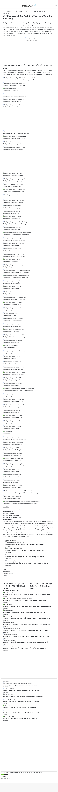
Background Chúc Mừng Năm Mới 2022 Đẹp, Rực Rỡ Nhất (24, 544)
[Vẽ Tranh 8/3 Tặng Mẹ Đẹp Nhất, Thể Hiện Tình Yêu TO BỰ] (6, 705)
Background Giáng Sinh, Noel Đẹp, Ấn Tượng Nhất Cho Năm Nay (27, 563)
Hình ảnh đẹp (10, 11)
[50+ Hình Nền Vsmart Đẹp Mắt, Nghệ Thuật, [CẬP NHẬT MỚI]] (7, 616)
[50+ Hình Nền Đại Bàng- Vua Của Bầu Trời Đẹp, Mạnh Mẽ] (10, 646)
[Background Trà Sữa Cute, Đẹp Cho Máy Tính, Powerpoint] (13, 548)
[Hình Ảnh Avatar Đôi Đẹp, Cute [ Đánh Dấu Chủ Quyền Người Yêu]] (12, 711)
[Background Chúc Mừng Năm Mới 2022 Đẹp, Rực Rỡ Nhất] (14, 542)
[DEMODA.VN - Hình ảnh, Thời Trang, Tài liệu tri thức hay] (29, 5)
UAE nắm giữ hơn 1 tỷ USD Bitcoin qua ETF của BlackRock (20, 685)
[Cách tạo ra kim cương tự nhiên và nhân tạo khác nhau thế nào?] (8, 688)
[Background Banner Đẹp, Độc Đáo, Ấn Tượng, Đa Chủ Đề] (11, 554)
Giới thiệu (3, 776)
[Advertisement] (29, 53)
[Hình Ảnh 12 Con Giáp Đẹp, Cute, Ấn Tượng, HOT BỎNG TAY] (8, 716)
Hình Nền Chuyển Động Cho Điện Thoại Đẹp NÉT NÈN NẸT (26, 600)
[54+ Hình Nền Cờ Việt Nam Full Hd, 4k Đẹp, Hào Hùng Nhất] (9, 640)
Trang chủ (5, 11)
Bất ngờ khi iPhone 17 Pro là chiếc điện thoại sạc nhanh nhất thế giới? (23, 696)
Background (6, 571)
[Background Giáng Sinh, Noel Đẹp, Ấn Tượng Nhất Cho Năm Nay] (11, 561)
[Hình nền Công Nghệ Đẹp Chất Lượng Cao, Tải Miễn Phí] (8, 610)
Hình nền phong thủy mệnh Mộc (12, 517)
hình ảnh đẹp (23, 530)
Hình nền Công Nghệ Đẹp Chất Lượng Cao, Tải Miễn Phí (24, 612)
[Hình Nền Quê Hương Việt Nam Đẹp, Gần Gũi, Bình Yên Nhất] (8, 622)
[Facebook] (3, 577)
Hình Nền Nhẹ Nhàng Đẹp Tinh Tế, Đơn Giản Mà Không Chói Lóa (28, 594)
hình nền (9, 25)
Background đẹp (7, 519)
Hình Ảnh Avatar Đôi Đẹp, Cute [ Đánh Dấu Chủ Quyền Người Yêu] (22, 712)
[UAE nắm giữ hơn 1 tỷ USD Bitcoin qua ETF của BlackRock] (17, 683)
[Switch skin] (1, 6)
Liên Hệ (3, 780)
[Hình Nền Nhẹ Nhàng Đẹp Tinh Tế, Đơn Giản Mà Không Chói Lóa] (8, 592)
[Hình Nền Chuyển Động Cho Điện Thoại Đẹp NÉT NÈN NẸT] (18, 598)
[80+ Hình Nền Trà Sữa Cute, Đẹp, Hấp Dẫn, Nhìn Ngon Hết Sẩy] (7, 604)
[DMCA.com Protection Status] (4, 774)
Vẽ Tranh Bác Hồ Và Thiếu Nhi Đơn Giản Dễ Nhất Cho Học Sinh (21, 701)
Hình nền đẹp (16, 11)
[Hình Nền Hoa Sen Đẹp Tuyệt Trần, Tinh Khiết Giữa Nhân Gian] (10, 634)
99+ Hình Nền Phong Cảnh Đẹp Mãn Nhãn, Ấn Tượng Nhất (25, 630)
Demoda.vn (23, 772)
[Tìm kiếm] (53, 6)
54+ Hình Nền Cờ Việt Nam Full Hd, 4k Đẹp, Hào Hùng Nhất (25, 642)
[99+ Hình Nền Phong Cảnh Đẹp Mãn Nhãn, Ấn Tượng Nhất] (11, 628)
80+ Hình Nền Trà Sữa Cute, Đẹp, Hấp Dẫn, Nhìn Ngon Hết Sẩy (27, 606)
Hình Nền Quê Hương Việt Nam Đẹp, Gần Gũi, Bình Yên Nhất (26, 624)
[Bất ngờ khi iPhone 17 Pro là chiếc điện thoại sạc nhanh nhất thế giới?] (8, 694)
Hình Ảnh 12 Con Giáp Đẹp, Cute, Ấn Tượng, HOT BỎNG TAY (20, 718)
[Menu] (56, 6)
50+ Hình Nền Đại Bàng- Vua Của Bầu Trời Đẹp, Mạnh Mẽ (25, 648)
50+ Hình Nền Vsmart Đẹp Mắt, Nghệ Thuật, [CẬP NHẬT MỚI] (26, 618)
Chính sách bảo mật (5, 778)
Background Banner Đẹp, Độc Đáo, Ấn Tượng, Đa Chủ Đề (24, 556)
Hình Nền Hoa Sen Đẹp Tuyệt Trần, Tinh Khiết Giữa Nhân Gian (27, 636)
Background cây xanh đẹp (10, 23)
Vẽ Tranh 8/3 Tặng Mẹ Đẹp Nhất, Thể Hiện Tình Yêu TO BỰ (19, 707)
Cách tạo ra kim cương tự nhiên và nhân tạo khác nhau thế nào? (21, 690)
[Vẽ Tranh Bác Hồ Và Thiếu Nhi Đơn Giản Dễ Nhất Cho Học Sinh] (10, 699)
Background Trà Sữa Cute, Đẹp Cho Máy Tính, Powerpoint (24, 550)
